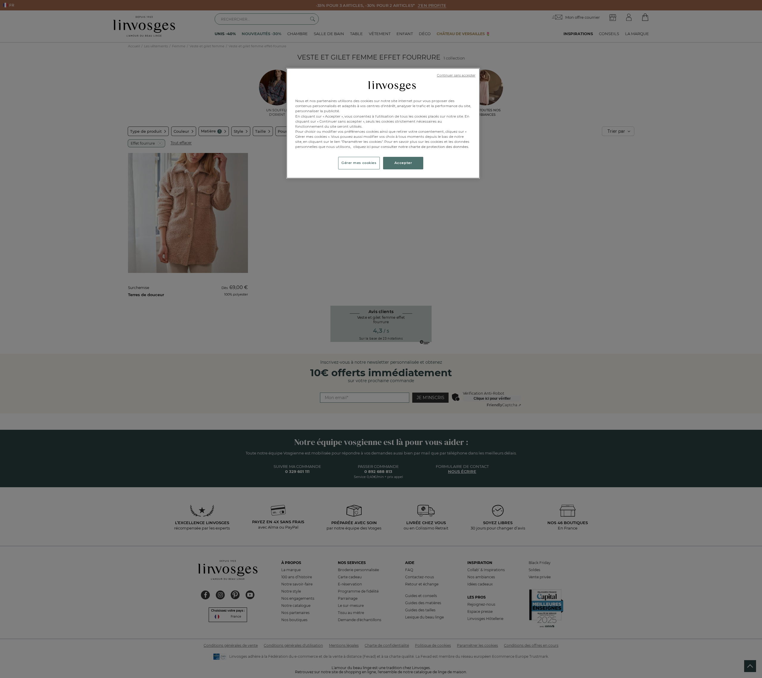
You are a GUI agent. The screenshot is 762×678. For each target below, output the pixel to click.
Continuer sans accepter (456, 75)
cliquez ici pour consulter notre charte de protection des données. (411, 147)
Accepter (403, 163)
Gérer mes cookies (359, 163)
